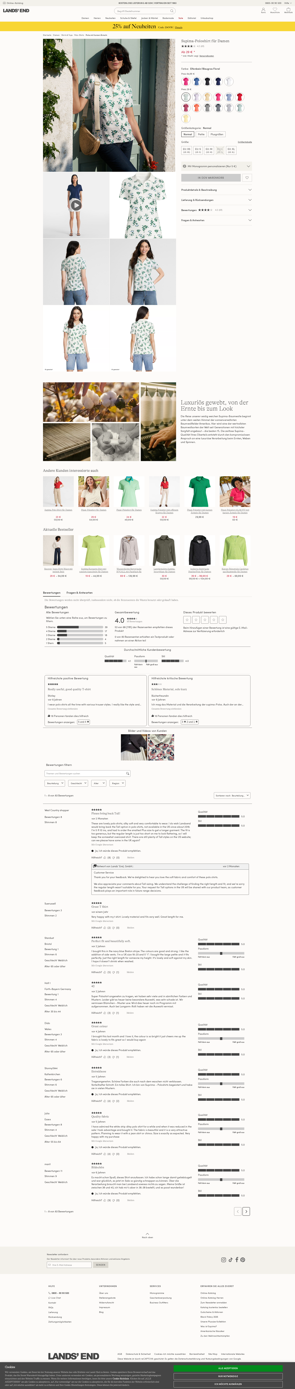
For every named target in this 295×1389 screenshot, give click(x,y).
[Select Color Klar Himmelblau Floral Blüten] (229, 97)
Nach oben (147, 1237)
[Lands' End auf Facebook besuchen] (235, 1260)
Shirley (51, 695)
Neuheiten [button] (110, 18)
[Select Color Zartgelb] (186, 118)
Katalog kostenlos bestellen (214, 1307)
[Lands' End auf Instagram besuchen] (223, 1260)
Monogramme (157, 1293)
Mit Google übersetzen (102, 844)
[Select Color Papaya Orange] (196, 107)
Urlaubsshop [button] (207, 18)
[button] (187, 619)
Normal (188, 134)
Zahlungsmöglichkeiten (59, 1321)
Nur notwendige (228, 1376)
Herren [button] (97, 18)
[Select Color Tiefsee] (218, 81)
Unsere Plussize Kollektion (213, 1321)
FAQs (50, 1307)
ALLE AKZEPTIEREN (228, 1368)
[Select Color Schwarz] (207, 81)
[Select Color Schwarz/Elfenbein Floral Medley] (207, 107)
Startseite (47, 35)
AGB (120, 1353)
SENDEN (100, 1264)
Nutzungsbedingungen (217, 1358)
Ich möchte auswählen (228, 1384)
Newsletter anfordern (57, 1254)
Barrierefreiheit (197, 1353)
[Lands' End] (16, 11)
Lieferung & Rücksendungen (197, 200)
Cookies (158, 1353)
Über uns (103, 1293)
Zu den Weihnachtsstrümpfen (215, 1335)
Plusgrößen (217, 134)
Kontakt (52, 1302)
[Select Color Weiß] (229, 81)
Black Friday (209, 1316)
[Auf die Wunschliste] (247, 178)
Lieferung (53, 1312)
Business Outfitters (159, 1302)
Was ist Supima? (209, 1326)
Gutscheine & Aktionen (212, 1312)
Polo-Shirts (79, 35)
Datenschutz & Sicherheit (138, 1353)
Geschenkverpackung (161, 1297)
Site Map (212, 1353)
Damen (56, 35)
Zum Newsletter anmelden (214, 1302)
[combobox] (239, 795)
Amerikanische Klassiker (212, 1331)
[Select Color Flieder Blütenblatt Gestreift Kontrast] (196, 97)
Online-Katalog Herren (212, 1297)
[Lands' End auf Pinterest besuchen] (241, 1260)
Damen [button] (85, 18)
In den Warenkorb (211, 177)
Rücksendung (55, 1316)
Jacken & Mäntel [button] (149, 18)
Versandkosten (206, 55)
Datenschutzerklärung (189, 1358)
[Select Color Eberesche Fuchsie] (186, 81)
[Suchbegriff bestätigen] (172, 11)
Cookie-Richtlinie (121, 1378)
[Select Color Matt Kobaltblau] (196, 81)
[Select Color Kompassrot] (239, 97)
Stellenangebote (107, 1297)
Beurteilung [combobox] (53, 783)
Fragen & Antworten (192, 220)
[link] (134, 620)
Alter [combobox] (96, 783)
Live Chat (56, 1298)
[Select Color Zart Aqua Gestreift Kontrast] (239, 107)
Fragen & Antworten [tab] (79, 592)
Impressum (104, 1307)
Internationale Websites (232, 1353)
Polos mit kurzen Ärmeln (96, 35)
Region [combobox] (115, 783)
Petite (201, 134)
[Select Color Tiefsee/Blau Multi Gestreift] (218, 107)
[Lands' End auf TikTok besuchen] (229, 1260)
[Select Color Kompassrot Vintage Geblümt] (186, 107)
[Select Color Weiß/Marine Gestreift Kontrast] (229, 107)
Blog (101, 1312)
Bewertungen (51, 592)
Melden (130, 857)
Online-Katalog (14, 3)
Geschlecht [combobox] (76, 783)
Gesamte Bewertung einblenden (63, 709)
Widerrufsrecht (106, 1302)
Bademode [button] (168, 18)
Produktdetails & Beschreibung (199, 190)
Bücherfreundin (160, 695)
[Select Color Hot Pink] (218, 97)
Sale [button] (181, 18)
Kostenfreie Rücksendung (148, 3)
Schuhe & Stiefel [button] (128, 18)
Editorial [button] (192, 18)
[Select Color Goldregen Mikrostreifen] (207, 97)
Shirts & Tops (67, 35)
